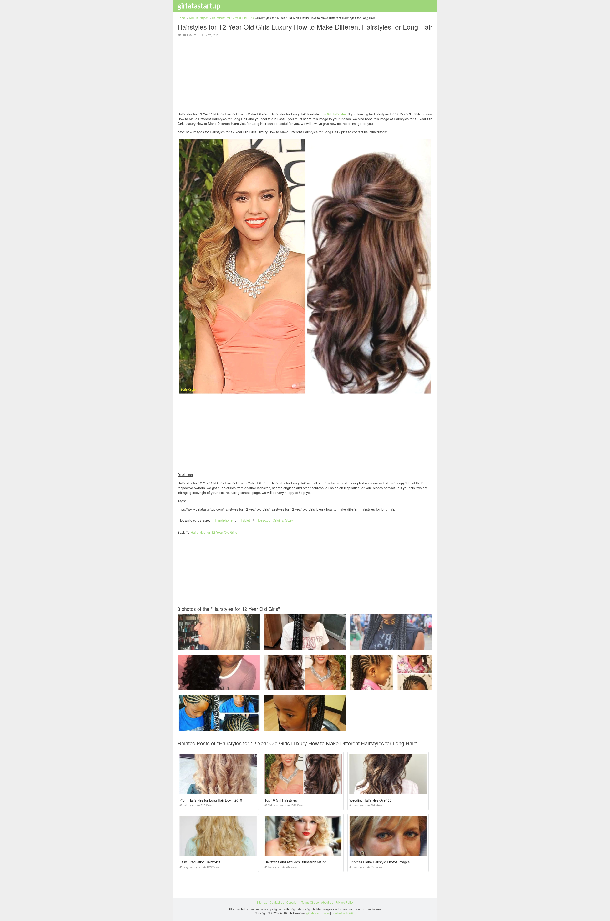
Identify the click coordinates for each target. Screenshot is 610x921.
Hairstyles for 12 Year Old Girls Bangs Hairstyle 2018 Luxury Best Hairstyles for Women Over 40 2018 (330, 686)
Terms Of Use (310, 902)
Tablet (245, 520)
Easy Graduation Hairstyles (199, 862)
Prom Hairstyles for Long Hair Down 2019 (210, 800)
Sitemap (262, 902)
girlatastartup (199, 5)
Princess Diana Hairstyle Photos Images (379, 862)
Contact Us (277, 902)
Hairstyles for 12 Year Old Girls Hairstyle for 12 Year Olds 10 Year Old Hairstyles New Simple (238, 686)
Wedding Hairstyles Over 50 (370, 800)
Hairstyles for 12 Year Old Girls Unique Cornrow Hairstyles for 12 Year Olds (313, 645)
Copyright (292, 902)
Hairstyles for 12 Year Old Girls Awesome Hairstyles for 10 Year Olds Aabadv (228, 726)
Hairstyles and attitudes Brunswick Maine (295, 862)
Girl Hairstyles (187, 35)
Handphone (224, 520)
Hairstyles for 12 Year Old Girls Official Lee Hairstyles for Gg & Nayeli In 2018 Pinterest (320, 726)
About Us (327, 902)
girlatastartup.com (318, 913)
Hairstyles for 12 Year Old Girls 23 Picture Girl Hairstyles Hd (218, 645)
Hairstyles (188, 805)
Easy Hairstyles (191, 867)
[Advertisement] (305, 74)
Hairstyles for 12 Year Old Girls (214, 532)
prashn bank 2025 (343, 913)
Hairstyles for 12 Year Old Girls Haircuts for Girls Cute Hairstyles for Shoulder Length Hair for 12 (412, 645)
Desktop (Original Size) (275, 520)
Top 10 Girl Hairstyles (280, 800)
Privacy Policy (345, 902)
